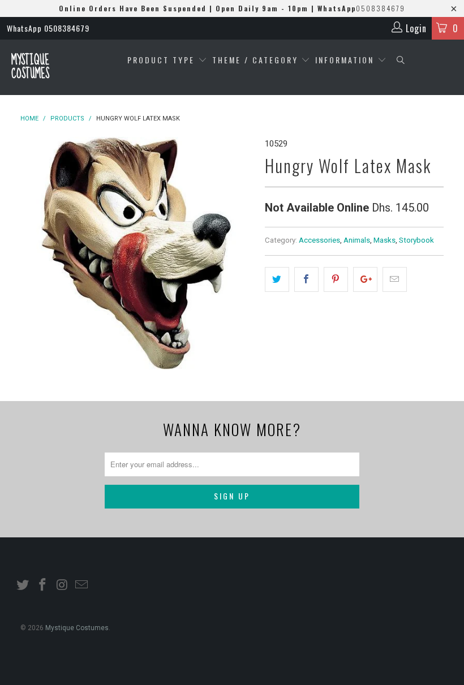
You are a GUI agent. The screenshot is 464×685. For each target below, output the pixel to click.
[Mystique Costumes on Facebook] (43, 585)
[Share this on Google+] (365, 279)
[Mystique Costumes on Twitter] (23, 585)
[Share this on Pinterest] (336, 279)
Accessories (319, 239)
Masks (384, 239)
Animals (356, 239)
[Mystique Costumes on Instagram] (62, 585)
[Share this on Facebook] (306, 279)
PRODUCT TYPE (162, 60)
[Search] (401, 60)
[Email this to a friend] (395, 279)
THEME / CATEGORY (255, 60)
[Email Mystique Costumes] (82, 585)
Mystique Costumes (30, 67)
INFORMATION (346, 60)
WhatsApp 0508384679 (48, 28)
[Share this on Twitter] (277, 279)
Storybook (416, 239)
